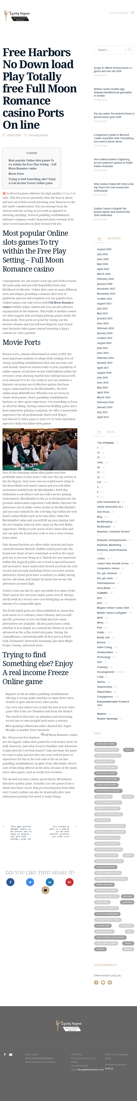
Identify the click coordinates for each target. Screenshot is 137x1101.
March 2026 (104, 273)
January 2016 (104, 407)
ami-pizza (103, 511)
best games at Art (105, 761)
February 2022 (105, 357)
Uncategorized (38, 135)
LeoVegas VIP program (106, 855)
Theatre (128, 943)
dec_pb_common (107, 573)
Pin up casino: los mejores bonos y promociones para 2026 (114, 115)
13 (98, 457)
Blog (99, 516)
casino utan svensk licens (113, 563)
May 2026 (102, 264)
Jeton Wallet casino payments (110, 832)
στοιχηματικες (105, 696)
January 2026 (104, 283)
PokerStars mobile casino (108, 920)
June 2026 (103, 259)
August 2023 (104, 343)
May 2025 (102, 313)
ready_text (103, 637)
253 (99, 482)
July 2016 (102, 377)
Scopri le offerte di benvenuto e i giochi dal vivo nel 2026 (113, 69)
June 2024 (103, 323)
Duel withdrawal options (108, 802)
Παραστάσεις (104, 691)
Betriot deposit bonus (106, 785)
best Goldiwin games (106, 767)
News (100, 622)
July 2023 (102, 348)
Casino (101, 558)
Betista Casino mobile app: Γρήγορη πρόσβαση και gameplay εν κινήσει (113, 92)
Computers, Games (108, 568)
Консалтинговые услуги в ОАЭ (113, 703)
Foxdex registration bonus (109, 814)
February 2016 (105, 402)
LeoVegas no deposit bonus (109, 849)
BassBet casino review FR (108, 755)
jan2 (99, 602)
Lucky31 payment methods (108, 873)
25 (98, 477)
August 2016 (104, 372)
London (128, 855)
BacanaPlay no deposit (107, 750)
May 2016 (102, 387)
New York (127, 896)
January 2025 (104, 318)
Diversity (128, 797)
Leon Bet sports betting (107, 843)
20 (98, 467)
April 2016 (103, 392)
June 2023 (103, 352)
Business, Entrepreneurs (111, 540)
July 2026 (102, 254)
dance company (103, 797)
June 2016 (103, 382)
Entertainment (106, 583)
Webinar (128, 949)
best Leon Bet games (106, 773)
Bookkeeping (104, 521)
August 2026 (104, 249)
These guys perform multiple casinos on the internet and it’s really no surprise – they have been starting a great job (21, 832)
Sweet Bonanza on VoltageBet (110, 937)
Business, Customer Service (113, 531)
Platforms (127, 902)
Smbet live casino (104, 931)
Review (101, 642)
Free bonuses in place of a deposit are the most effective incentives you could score (59, 831)
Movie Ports (16, 174)
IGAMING (102, 592)
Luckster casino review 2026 (109, 861)
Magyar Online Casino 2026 (113, 607)
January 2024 (104, 333)
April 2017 (103, 367)
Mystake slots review (106, 890)
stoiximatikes (105, 652)
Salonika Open (103, 925)
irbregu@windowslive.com (91, 1069)
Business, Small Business (112, 549)
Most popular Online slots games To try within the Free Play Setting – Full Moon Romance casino (32, 164)
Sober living (104, 647)
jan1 (99, 597)
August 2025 (104, 303)
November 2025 (106, 293)
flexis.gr (109, 1068)
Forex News (103, 588)
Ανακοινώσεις (104, 686)
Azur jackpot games (105, 744)
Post (99, 627)
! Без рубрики (105, 442)
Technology (103, 657)
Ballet (129, 750)
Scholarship (126, 925)
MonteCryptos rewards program (111, 879)
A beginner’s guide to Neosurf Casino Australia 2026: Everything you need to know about (113, 138)
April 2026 (103, 269)
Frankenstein (103, 820)
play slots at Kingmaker (107, 914)
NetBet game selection (107, 896)
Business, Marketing (109, 544)
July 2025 (102, 308)
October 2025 (104, 298)
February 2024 (105, 328)
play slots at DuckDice (107, 908)
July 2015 (102, 412)
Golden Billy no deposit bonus (110, 826)
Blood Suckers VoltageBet (108, 791)
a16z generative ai (108, 501)
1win (100, 462)
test (99, 662)
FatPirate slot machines (107, 808)
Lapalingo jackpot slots (107, 838)
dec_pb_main (105, 578)
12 (98, 452)
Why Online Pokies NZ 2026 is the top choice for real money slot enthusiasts (114, 187)
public (101, 632)
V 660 (100, 676)
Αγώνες (101, 681)
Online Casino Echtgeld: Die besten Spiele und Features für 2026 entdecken (112, 212)
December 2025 (106, 288)
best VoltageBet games (107, 779)
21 (98, 472)
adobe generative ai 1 (110, 506)
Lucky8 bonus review (106, 867)
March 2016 (104, 397)
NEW (100, 617)
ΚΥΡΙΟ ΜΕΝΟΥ (120, 12)
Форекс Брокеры (107, 718)
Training (102, 667)
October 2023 (104, 338)
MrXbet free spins (104, 884)
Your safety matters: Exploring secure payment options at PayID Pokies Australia (113, 163)
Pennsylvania (102, 902)
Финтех (101, 713)
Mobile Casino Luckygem (112, 612)
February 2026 (105, 278)
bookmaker (104, 526)
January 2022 (104, 362)
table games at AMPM (106, 943)
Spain (129, 931)
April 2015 (103, 417)
